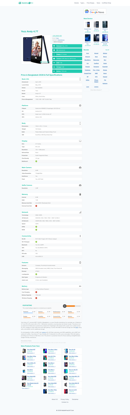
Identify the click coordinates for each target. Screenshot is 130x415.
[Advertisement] (51, 18)
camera (44, 332)
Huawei (105, 76)
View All (107, 49)
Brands (76, 3)
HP (87, 76)
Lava (87, 86)
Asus (96, 56)
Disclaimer (75, 399)
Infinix (87, 80)
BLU (105, 60)
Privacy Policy (65, 399)
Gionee (105, 70)
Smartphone (61, 40)
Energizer (96, 66)
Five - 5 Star (96, 70)
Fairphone (87, 70)
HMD (96, 73)
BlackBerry (88, 60)
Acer (87, 53)
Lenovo (96, 86)
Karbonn (105, 83)
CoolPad (96, 63)
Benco (105, 56)
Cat (88, 63)
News (98, 3)
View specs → (31, 353)
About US (55, 399)
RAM (76, 327)
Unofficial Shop (106, 3)
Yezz (38, 346)
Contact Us (65, 402)
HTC (96, 76)
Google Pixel (87, 73)
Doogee (87, 66)
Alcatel (96, 53)
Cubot (105, 63)
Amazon (87, 56)
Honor (105, 73)
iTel (105, 80)
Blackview (96, 60)
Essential (105, 66)
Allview (105, 53)
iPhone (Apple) (96, 81)
